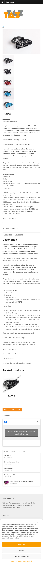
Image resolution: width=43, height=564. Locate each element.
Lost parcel (7, 455)
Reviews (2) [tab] (19, 235)
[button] (37, 522)
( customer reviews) (10, 121)
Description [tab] (8, 235)
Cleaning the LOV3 (9, 475)
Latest (6, 451)
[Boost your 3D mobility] (14, 18)
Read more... (17, 507)
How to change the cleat (11, 462)
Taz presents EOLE (10, 468)
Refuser (21, 550)
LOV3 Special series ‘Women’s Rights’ (22, 481)
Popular (13, 451)
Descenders (14, 228)
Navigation (10, 2)
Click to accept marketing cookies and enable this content (21, 433)
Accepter (21, 544)
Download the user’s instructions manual (17, 363)
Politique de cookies (16, 561)
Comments (21, 451)
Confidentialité (27, 561)
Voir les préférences (21, 556)
